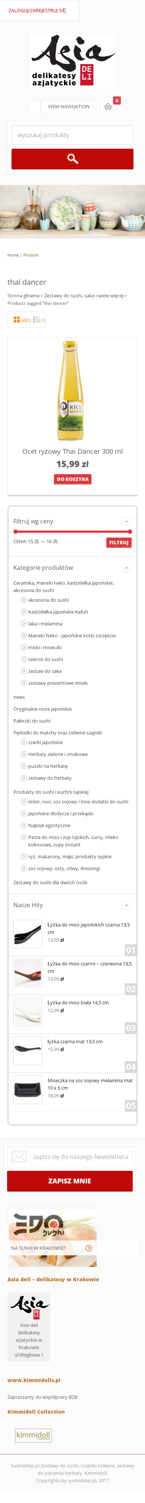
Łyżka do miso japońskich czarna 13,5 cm (89, 928)
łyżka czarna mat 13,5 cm (75, 1041)
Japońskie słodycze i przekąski (60, 813)
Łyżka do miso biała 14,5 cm (78, 1002)
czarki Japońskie (45, 742)
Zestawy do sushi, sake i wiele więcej (83, 295)
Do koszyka (72, 479)
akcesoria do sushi (48, 600)
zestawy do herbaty (50, 777)
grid (23, 320)
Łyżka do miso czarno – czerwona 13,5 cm (90, 967)
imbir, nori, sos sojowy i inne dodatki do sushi (78, 801)
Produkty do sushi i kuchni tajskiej (50, 792)
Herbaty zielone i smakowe (58, 754)
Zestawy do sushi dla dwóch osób (50, 882)
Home (13, 255)
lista (42, 320)
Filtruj (119, 542)
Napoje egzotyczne (49, 825)
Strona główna (23, 295)
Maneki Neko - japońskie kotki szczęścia (72, 635)
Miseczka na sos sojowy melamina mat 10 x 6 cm (90, 1084)
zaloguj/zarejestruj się (37, 10)
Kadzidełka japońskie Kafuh (58, 611)
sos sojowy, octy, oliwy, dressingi (64, 868)
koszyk (108, 106)
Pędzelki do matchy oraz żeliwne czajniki (57, 732)
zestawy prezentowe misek (58, 683)
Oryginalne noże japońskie (42, 709)
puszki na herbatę (48, 766)
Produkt (31, 255)
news (19, 697)
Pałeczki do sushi (32, 720)
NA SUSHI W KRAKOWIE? (38, 1248)
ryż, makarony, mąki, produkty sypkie (70, 856)
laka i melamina (45, 623)
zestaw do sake (45, 671)
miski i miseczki (45, 647)
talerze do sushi (45, 659)
